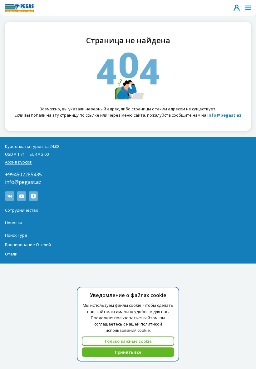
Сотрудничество (21, 210)
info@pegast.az (23, 182)
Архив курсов (18, 162)
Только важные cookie (128, 341)
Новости (13, 222)
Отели (11, 254)
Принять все (128, 352)
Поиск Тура (16, 235)
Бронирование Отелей (28, 244)
